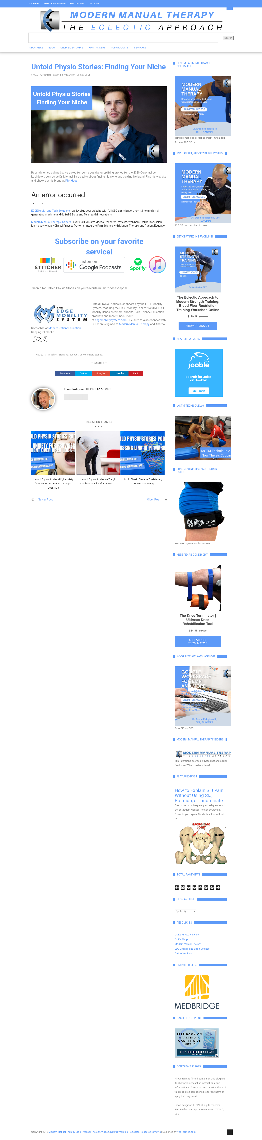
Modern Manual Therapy (134, 324)
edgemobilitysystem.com (111, 320)
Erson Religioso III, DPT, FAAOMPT (58, 75)
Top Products (120, 47)
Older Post (153, 499)
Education (74, 328)
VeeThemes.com (186, 1131)
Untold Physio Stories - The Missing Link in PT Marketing (142, 481)
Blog (52, 47)
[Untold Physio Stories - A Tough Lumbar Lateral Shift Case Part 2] (98, 453)
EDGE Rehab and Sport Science (192, 948)
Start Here (34, 3)
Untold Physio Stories (91, 354)
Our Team (94, 3)
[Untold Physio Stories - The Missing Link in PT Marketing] (142, 453)
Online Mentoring (71, 47)
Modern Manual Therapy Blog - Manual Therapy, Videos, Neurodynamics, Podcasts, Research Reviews (105, 1131)
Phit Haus (71, 180)
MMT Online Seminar (55, 3)
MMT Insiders (77, 3)
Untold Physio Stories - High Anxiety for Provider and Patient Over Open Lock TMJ (53, 483)
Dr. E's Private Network (187, 934)
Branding (63, 354)
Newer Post (45, 499)
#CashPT (52, 354)
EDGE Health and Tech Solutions (50, 210)
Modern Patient (58, 328)
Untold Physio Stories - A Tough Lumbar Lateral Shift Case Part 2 (97, 481)
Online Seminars (184, 953)
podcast (74, 354)
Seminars (140, 47)
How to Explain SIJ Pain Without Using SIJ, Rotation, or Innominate (199, 795)
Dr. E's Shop (181, 939)
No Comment (83, 75)
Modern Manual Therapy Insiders (51, 222)
